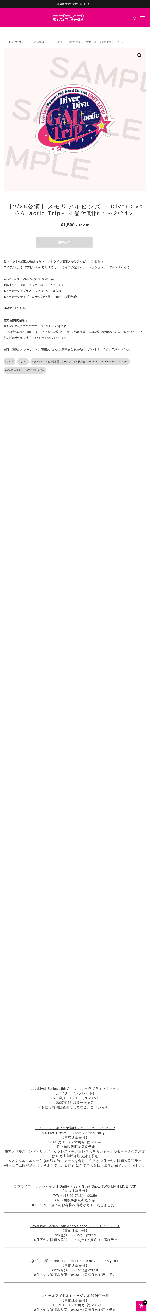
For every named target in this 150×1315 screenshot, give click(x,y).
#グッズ (9, 361)
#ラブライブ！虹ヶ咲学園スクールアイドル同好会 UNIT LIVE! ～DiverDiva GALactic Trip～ (80, 361)
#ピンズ (23, 361)
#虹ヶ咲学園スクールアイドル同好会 (24, 370)
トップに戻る (16, 42)
